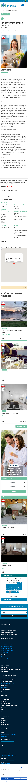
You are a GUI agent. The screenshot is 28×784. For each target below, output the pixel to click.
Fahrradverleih (4, 671)
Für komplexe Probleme (6, 681)
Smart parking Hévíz (5, 703)
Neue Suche (5, 14)
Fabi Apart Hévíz (6, 565)
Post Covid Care (4, 687)
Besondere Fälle (4, 685)
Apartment (4, 328)
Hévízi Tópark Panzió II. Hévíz (10, 413)
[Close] (21, 255)
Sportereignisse (4, 660)
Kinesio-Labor (4, 691)
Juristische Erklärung (5, 753)
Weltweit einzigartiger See (7, 632)
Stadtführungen (4, 652)
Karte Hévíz (3, 707)
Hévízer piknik (4, 736)
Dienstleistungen (21, 31)
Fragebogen (4, 701)
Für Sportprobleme (5, 689)
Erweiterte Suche (14, 494)
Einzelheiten (23, 338)
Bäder (2, 718)
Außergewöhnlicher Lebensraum (8, 630)
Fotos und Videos (5, 714)
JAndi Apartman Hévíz (8, 527)
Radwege (3, 656)
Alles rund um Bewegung (6, 658)
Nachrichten (4, 711)
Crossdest (3, 732)
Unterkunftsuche (21, 426)
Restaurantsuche (5, 724)
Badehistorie (4, 628)
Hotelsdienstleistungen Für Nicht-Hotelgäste (11, 669)
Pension (3, 411)
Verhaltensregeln (5, 716)
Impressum (3, 748)
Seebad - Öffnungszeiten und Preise (9, 634)
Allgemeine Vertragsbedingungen (8, 755)
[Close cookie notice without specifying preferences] (26, 766)
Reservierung (11, 31)
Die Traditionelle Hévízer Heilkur (7, 683)
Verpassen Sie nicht (5, 642)
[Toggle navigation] (26, 5)
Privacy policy (24, 767)
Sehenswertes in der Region (7, 646)
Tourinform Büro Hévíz (6, 699)
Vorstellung (3, 31)
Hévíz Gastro (4, 667)
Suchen (14, 491)
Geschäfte (3, 720)
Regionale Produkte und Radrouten (8, 734)
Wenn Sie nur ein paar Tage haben (8, 679)
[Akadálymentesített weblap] (26, 1)
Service (2, 722)
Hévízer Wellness (5, 665)
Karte (2, 33)
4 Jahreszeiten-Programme (7, 648)
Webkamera (3, 709)
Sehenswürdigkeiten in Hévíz (7, 644)
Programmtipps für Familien (7, 650)
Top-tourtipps (4, 663)
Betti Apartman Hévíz (8, 372)
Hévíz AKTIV (4, 654)
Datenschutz (4, 751)
